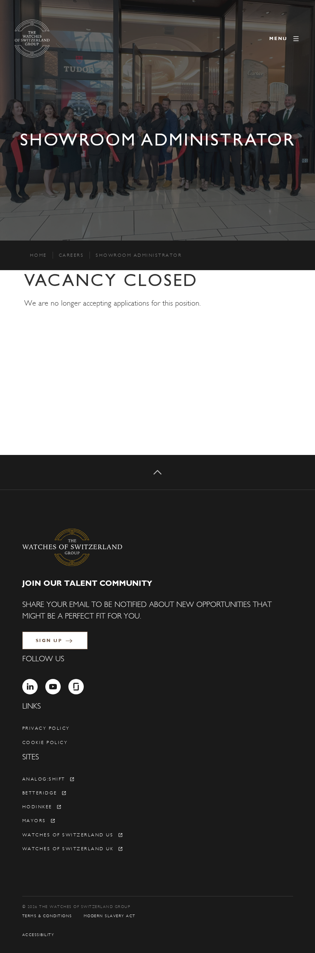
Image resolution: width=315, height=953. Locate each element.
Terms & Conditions (47, 916)
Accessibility (38, 935)
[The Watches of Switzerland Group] (64, 38)
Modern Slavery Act (110, 916)
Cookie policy (45, 742)
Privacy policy (46, 728)
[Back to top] (157, 472)
